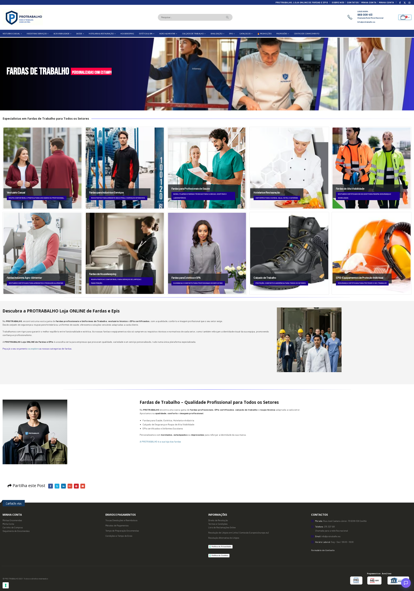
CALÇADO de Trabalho (193, 33)
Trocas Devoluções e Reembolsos (121, 520)
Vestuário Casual (11, 33)
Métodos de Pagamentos (117, 525)
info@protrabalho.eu (330, 536)
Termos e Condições (218, 524)
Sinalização (216, 33)
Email (82, 486)
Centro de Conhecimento (306, 33)
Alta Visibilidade (61, 33)
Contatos (353, 2)
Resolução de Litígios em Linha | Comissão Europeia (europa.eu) (238, 532)
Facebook (50, 486)
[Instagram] (409, 2)
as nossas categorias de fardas (55, 348)
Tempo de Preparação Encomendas (122, 530)
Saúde (79, 33)
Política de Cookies (220, 555)
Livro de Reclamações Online (222, 527)
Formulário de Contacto (323, 550)
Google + (70, 486)
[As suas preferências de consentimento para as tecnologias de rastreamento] (6, 585)
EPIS (231, 33)
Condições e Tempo (114, 536)
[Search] (227, 17)
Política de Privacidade (221, 546)
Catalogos (245, 33)
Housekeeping (127, 33)
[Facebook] (400, 2)
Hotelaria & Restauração (101, 33)
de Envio (128, 536)
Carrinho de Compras (13, 527)
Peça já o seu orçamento (15, 348)
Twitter (57, 486)
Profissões (281, 33)
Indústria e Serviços (37, 33)
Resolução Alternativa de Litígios (223, 538)
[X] (405, 2)
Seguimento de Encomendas (16, 531)
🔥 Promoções (264, 33)
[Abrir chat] (406, 583)
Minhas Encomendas (12, 520)
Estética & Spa (146, 33)
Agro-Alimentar (167, 33)
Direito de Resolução (218, 520)
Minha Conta (368, 2)
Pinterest (76, 486)
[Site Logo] (23, 17)
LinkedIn (63, 486)
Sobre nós (338, 2)
